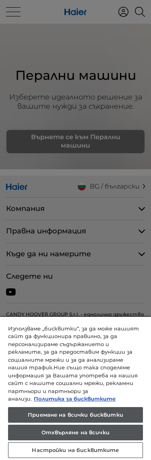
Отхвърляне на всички (75, 432)
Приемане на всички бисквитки (75, 414)
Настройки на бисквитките (75, 450)
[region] (75, 388)
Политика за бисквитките (75, 398)
